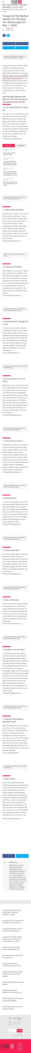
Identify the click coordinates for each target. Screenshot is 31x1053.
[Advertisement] (15, 836)
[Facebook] (4, 35)
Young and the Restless (12, 5)
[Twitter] (8, 35)
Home (3, 5)
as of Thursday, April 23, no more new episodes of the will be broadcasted (15, 75)
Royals (10, 1018)
